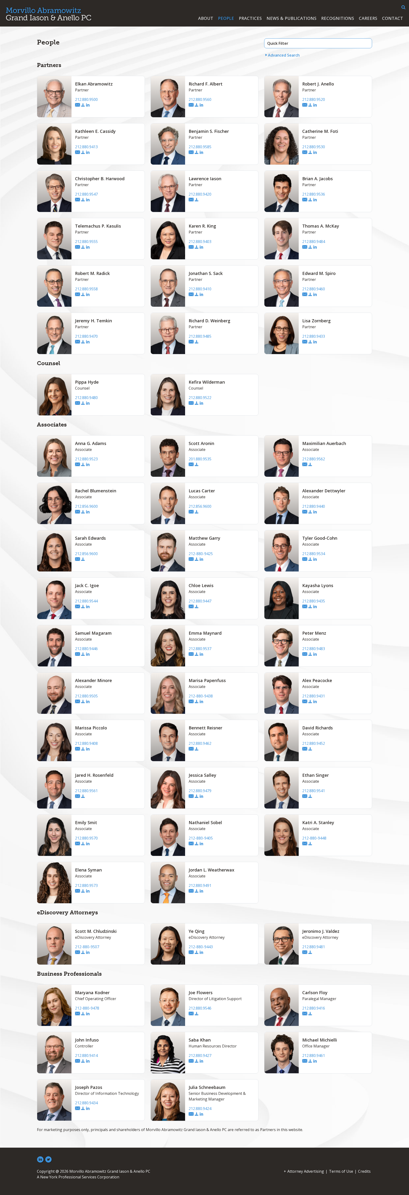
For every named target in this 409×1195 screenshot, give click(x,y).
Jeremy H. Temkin (93, 320)
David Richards (317, 728)
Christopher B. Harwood (99, 178)
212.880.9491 (200, 885)
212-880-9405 (201, 838)
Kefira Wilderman (207, 382)
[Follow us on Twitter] (48, 1159)
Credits (364, 1171)
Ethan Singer (315, 775)
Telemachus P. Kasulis (98, 226)
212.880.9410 (200, 289)
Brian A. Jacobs (317, 178)
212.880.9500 (86, 99)
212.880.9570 (86, 838)
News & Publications (291, 18)
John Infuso (87, 1040)
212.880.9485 (200, 336)
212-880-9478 (87, 1008)
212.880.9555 (86, 241)
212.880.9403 (200, 241)
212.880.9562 (313, 459)
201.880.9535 (200, 459)
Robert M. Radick (92, 273)
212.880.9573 (86, 885)
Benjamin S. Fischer (209, 131)
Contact (392, 18)
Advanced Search (284, 55)
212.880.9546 (200, 1008)
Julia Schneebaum (207, 1087)
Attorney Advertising (305, 1171)
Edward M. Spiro (319, 273)
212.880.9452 (313, 743)
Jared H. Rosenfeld (94, 775)
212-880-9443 (201, 946)
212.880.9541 (313, 790)
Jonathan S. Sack (206, 273)
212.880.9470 (86, 336)
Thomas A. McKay (320, 226)
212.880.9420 (200, 194)
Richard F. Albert (205, 84)
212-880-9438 (201, 696)
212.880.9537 (200, 648)
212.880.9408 (86, 743)
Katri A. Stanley (318, 822)
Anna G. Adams (90, 443)
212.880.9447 (200, 601)
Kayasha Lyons (317, 585)
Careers (368, 18)
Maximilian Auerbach (324, 443)
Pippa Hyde (87, 382)
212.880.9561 (86, 790)
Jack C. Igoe (87, 585)
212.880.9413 (86, 146)
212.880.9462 (200, 743)
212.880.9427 (200, 1055)
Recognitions (337, 18)
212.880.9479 (200, 790)
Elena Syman (88, 870)
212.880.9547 (86, 194)
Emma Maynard (205, 633)
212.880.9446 (86, 648)
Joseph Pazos (88, 1087)
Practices (250, 18)
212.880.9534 (313, 553)
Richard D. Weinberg (209, 320)
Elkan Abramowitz (94, 84)
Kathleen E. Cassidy (95, 131)
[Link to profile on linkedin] (88, 105)
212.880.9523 (86, 459)
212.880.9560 (200, 99)
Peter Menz (314, 633)
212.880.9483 (313, 648)
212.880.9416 (313, 1008)
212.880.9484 (313, 241)
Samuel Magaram (93, 633)
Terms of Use (341, 1171)
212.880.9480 (86, 397)
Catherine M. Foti (320, 131)
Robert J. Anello (318, 84)
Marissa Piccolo (91, 728)
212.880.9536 (313, 194)
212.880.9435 (313, 601)
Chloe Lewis (201, 585)
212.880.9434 (86, 1102)
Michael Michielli (319, 1040)
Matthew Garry (204, 538)
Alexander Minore (93, 680)
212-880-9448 (314, 838)
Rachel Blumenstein (95, 491)
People (226, 18)
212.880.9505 (86, 696)
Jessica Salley (202, 775)
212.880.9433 (313, 336)
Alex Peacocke (317, 680)
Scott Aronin (201, 443)
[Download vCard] (83, 105)
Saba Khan (200, 1040)
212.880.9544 (86, 601)
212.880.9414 (86, 1055)
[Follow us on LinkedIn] (40, 1159)
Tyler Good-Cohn (319, 538)
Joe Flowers (201, 992)
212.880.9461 (313, 1055)
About (205, 18)
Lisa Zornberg (316, 320)
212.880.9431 (313, 696)
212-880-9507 (87, 946)
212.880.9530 (313, 146)
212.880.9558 (86, 289)
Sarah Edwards (90, 538)
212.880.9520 (313, 99)
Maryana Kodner (92, 992)
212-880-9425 (201, 553)
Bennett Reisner (205, 728)
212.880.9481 (313, 946)
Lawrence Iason (205, 178)
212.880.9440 (313, 506)
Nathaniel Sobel (205, 822)
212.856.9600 (86, 506)
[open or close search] (403, 7)
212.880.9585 (200, 146)
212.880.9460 (313, 289)
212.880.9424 (200, 1108)
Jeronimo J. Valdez (320, 931)
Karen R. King (202, 226)
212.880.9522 (200, 397)
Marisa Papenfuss (207, 680)
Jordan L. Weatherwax (211, 870)
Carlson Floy (315, 992)
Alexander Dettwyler (323, 491)
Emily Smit (86, 822)
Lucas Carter (202, 491)
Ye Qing (196, 931)
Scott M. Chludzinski (96, 931)
